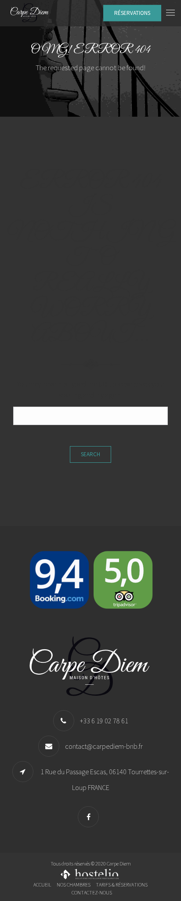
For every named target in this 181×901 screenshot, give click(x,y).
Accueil (42, 884)
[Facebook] (90, 817)
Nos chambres (73, 884)
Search (90, 454)
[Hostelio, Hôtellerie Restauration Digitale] (90, 873)
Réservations (132, 13)
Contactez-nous (92, 892)
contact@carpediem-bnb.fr (104, 746)
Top (173, 893)
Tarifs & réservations (122, 884)
